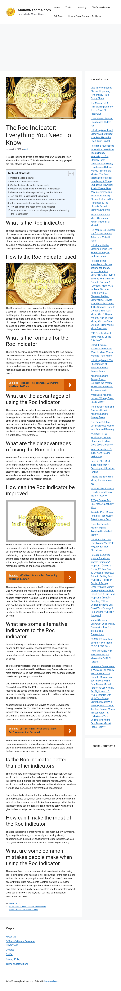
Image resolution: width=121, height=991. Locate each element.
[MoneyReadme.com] (10, 11)
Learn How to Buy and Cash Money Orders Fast (102, 122)
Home (57, 7)
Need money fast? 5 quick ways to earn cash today (101, 453)
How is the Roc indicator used (24, 181)
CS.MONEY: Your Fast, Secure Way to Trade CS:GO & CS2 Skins (102, 643)
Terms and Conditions (17, 964)
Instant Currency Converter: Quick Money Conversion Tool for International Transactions (103, 627)
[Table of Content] (70, 173)
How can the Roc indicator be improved (29, 196)
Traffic (69, 7)
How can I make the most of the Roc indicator (32, 206)
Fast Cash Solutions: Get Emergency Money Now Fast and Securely (102, 426)
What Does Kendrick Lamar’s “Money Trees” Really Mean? (102, 398)
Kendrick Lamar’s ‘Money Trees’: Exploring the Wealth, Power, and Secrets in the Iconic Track (102, 383)
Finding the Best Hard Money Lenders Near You (102, 480)
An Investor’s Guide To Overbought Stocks (27, 906)
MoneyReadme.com (34, 10)
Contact (10, 949)
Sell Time (58, 16)
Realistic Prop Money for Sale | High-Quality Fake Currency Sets (102, 516)
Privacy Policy (13, 959)
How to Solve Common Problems (84, 16)
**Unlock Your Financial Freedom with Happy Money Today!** (102, 492)
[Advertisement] (60, 46)
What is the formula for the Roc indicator (30, 185)
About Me (11, 936)
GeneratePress (51, 981)
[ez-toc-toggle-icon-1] (69, 173)
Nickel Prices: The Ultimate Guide (23, 909)
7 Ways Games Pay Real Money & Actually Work (102, 504)
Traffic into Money (101, 7)
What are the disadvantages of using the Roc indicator (36, 192)
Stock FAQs (14, 903)
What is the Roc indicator (22, 178)
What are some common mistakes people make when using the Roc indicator (40, 212)
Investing (82, 7)
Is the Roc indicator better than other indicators (33, 203)
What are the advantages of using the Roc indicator (35, 188)
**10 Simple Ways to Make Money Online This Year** (101, 337)
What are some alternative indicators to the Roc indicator (37, 199)
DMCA (9, 954)
